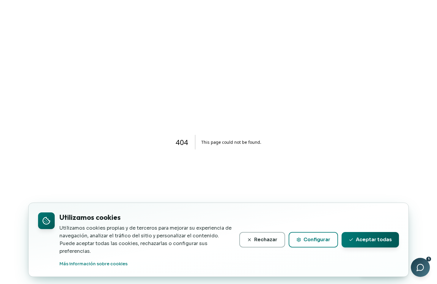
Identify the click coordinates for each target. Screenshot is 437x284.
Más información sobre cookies (93, 263)
